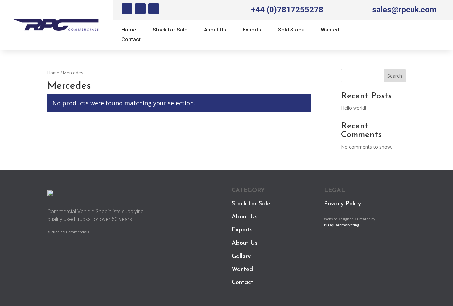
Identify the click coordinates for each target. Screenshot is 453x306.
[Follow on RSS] (153, 8)
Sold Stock (291, 30)
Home (128, 30)
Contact (131, 40)
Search (394, 76)
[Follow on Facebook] (127, 8)
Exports (252, 30)
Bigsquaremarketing (341, 224)
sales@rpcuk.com (404, 9)
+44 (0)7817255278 (287, 9)
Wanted (330, 30)
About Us (215, 30)
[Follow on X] (140, 8)
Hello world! (353, 108)
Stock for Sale (170, 30)
